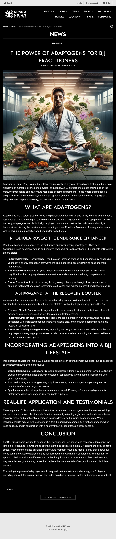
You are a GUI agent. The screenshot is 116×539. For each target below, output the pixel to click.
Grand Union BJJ (62, 526)
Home (5, 26)
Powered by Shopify (58, 529)
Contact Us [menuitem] (104, 16)
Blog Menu (57, 43)
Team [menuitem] (74, 11)
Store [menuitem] (90, 16)
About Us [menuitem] (49, 11)
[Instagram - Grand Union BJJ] (111, 26)
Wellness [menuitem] (103, 11)
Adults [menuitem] (87, 11)
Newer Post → (67, 497)
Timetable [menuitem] (58, 16)
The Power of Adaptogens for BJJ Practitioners (58, 56)
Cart (108, 3)
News (13, 26)
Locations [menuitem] (75, 16)
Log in (79, 3)
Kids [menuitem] (62, 11)
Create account (92, 3)
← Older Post (49, 497)
